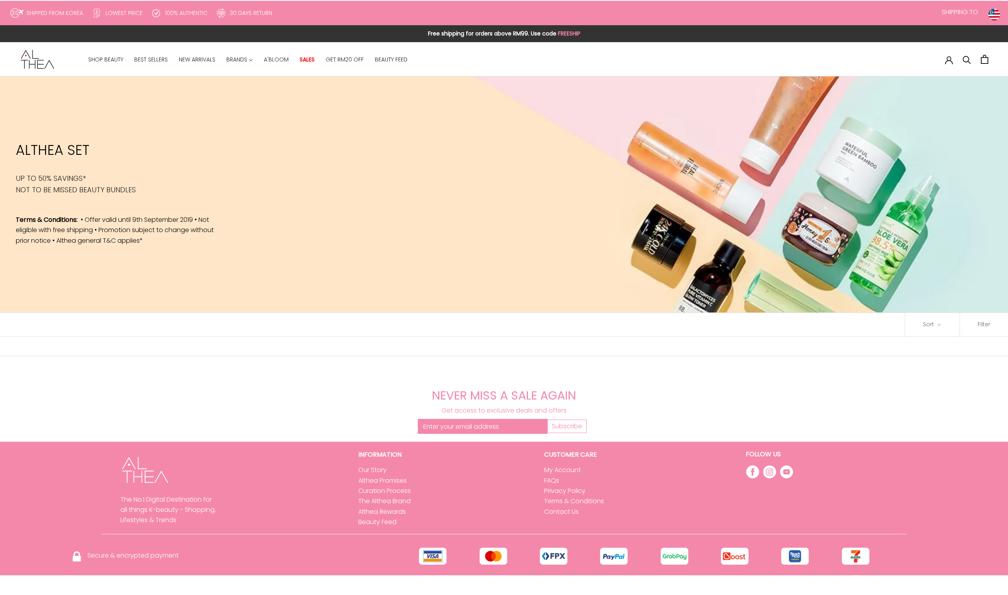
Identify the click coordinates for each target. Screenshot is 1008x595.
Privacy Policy (565, 490)
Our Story (372, 469)
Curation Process (384, 490)
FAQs (551, 480)
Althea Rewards (382, 511)
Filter (984, 324)
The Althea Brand (384, 501)
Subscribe (567, 426)
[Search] (967, 59)
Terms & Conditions (574, 501)
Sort (929, 324)
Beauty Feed (377, 521)
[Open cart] (984, 59)
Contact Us (561, 511)
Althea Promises (382, 480)
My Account (562, 469)
